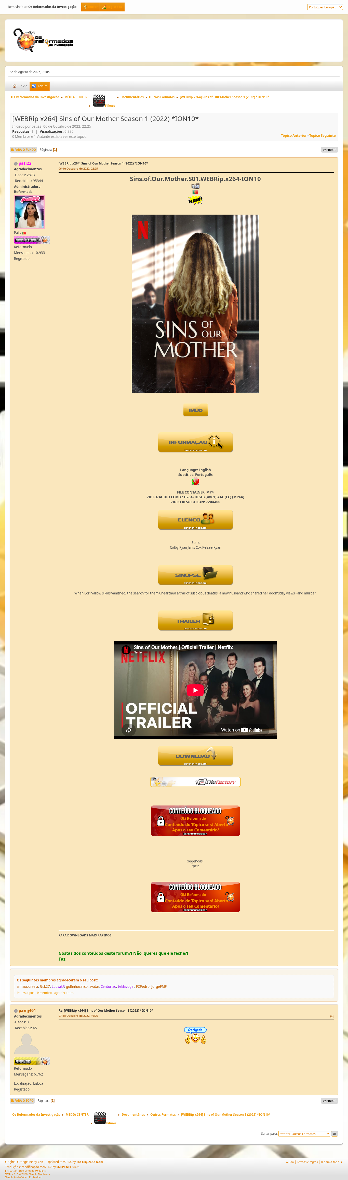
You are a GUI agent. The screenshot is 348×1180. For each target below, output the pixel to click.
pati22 (25, 163)
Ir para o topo (22, 1100)
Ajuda (290, 1162)
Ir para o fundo (23, 150)
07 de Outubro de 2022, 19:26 (78, 1016)
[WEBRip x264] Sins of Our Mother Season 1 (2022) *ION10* (103, 163)
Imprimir (329, 150)
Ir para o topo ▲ (332, 1162)
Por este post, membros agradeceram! (45, 993)
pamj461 (27, 1010)
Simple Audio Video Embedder (23, 1177)
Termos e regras (307, 1162)
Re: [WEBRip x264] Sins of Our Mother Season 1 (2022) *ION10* (106, 1010)
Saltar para (269, 1133)
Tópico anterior (294, 135)
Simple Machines (39, 1174)
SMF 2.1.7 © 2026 (16, 1174)
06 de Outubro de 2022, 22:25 (78, 168)
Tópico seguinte (322, 135)
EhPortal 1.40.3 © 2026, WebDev (25, 1171)
